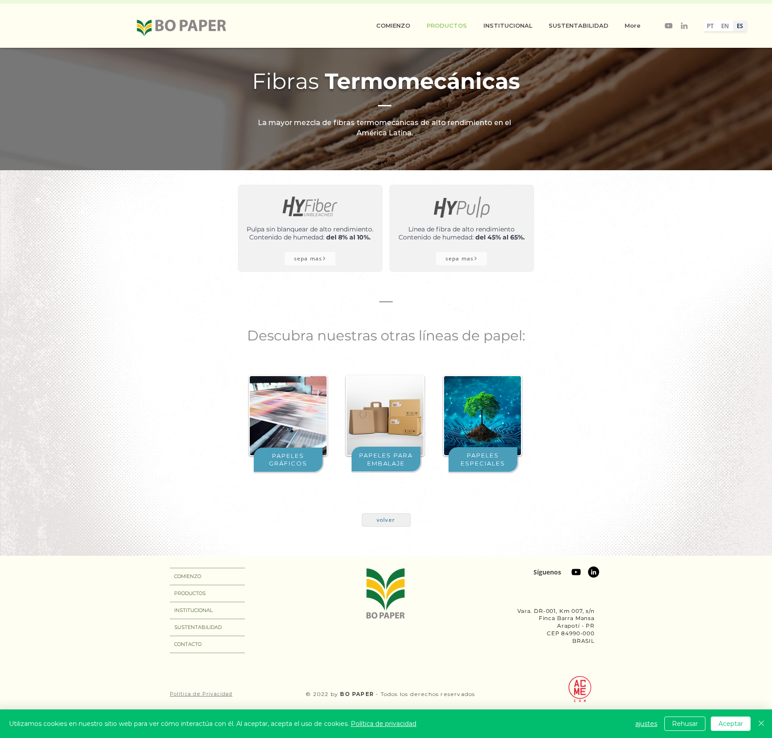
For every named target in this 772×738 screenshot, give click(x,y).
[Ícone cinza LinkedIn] (684, 25)
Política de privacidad (383, 724)
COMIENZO (187, 576)
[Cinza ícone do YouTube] (668, 25)
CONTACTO (187, 644)
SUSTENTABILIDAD (198, 627)
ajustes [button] (646, 724)
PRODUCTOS (190, 593)
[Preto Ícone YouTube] (576, 572)
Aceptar (730, 724)
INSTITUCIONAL (193, 610)
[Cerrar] (761, 724)
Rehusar (685, 724)
